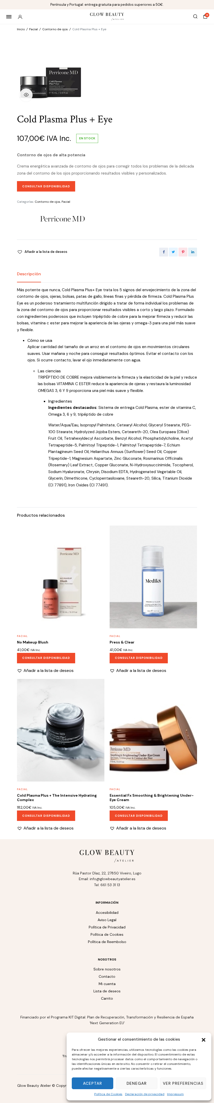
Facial (33, 29)
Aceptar (92, 1083)
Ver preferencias (183, 1083)
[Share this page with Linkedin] (192, 252)
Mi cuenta (107, 983)
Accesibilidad (107, 912)
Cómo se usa (39, 340)
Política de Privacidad (107, 927)
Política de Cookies (108, 1094)
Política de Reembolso (107, 941)
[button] (203, 1039)
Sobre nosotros (107, 969)
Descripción (29, 274)
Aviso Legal (107, 919)
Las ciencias (49, 371)
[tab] (29, 274)
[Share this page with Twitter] (173, 252)
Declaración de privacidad (144, 1094)
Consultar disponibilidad (46, 186)
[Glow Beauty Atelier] (107, 17)
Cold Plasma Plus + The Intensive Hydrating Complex (57, 797)
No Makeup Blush (32, 642)
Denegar (137, 1083)
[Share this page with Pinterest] (183, 252)
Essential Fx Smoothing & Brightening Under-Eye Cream (152, 797)
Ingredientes (60, 401)
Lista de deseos (107, 991)
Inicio (21, 29)
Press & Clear (122, 642)
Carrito (107, 998)
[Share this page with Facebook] (163, 252)
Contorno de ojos (55, 29)
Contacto (107, 976)
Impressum (175, 1094)
